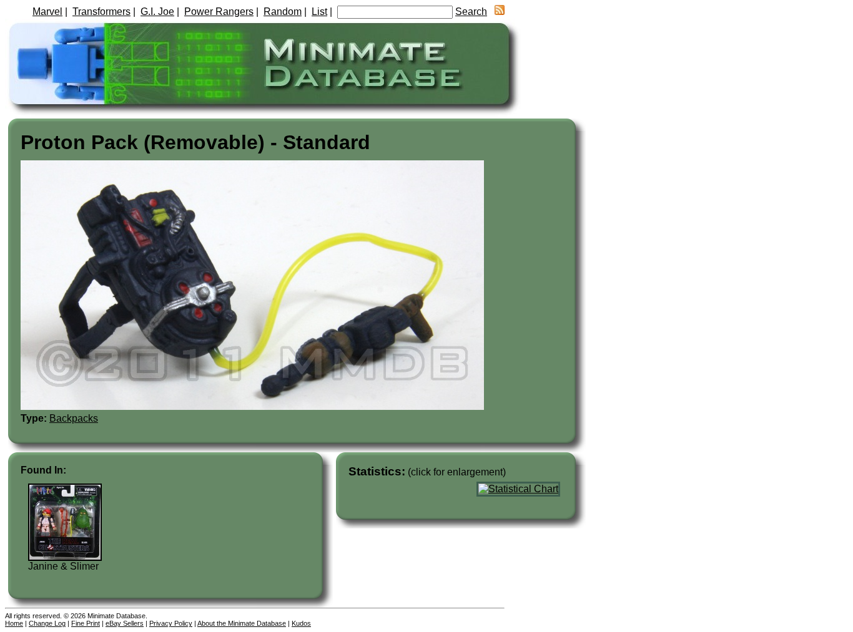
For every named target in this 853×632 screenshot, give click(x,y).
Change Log (47, 623)
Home (14, 623)
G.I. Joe (157, 11)
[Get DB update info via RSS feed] (500, 11)
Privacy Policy (170, 623)
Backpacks (73, 418)
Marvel (47, 11)
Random (283, 11)
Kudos (301, 623)
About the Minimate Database (241, 623)
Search (471, 11)
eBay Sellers (125, 623)
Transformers (101, 11)
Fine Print (85, 623)
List (319, 11)
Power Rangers (219, 11)
